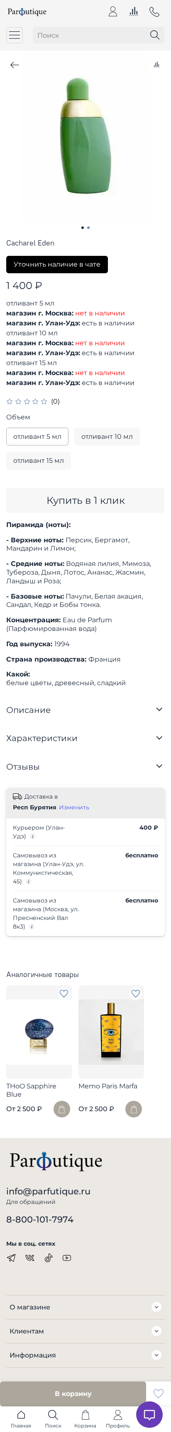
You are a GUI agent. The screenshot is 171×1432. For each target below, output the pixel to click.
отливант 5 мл (37, 436)
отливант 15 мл (38, 460)
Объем (18, 417)
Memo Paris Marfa (107, 1086)
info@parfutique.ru (48, 1191)
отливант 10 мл (107, 436)
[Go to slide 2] (88, 227)
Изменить (74, 807)
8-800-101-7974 (39, 1219)
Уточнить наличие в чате (57, 264)
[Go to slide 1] (82, 227)
